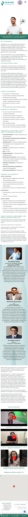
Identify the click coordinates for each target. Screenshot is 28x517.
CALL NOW (16, 515)
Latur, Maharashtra (6, 503)
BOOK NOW (5, 515)
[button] (14, 486)
